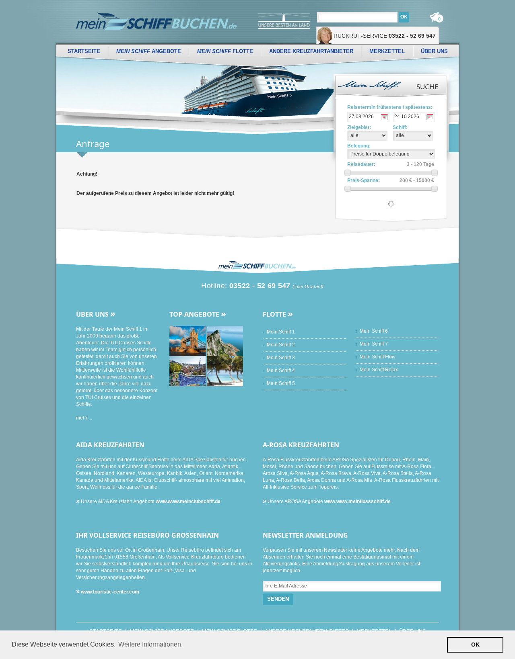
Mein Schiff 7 (374, 344)
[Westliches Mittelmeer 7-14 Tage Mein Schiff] (188, 371)
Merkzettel (387, 51)
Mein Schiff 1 (281, 332)
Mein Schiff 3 (281, 357)
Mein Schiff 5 (281, 383)
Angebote (148, 51)
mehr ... (84, 418)
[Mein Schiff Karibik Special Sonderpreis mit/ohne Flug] (225, 371)
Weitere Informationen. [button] (150, 644)
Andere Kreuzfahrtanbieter (311, 51)
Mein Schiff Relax (379, 369)
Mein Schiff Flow (378, 357)
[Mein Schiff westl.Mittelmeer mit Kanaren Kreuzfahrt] (225, 341)
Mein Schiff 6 (374, 331)
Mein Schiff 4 (281, 370)
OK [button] (475, 644)
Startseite (84, 51)
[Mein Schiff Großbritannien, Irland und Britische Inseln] (188, 341)
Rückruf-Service (385, 36)
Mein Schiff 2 (281, 345)
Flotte (225, 51)
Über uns (434, 51)
